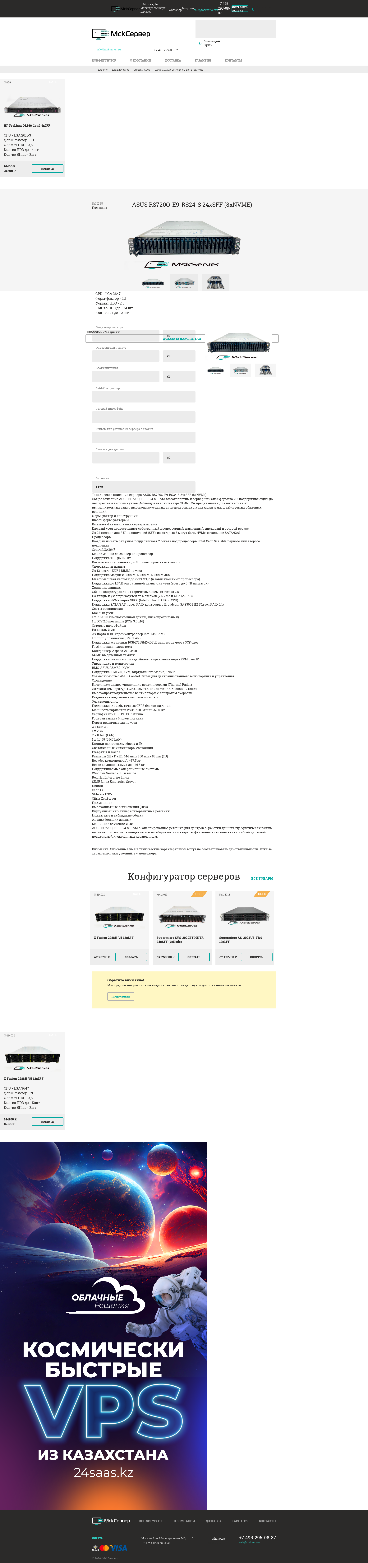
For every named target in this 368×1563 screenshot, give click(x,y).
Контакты (233, 60)
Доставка (173, 60)
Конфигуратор (104, 60)
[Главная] (125, 9)
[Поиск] (271, 24)
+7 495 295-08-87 (224, 8)
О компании (140, 60)
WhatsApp (218, 1538)
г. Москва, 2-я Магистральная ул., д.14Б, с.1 (153, 7)
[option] (32, 129)
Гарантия (203, 60)
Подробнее (121, 996)
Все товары (262, 878)
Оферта (97, 1538)
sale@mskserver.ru (251, 1542)
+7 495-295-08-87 (257, 1537)
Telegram (214, 1543)
